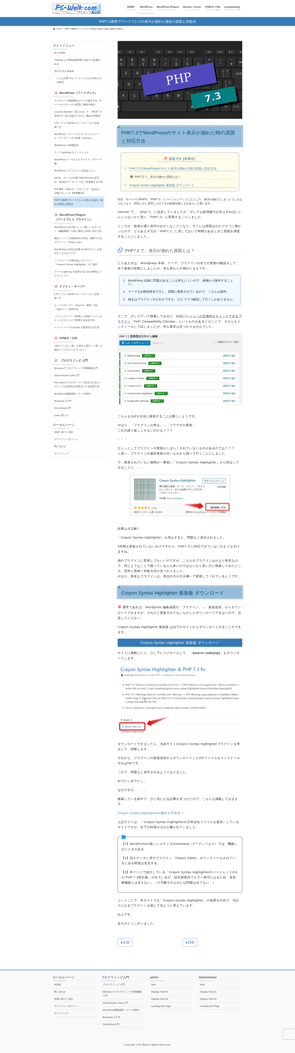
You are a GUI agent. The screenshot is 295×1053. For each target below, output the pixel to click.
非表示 (189, 159)
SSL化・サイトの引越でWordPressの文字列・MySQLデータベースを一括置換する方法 (78, 179)
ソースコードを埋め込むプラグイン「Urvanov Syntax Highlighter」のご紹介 (76, 262)
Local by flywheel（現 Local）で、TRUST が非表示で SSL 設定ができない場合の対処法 (78, 113)
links (153, 984)
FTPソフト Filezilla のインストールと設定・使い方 (78, 125)
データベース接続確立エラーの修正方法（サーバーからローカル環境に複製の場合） (78, 102)
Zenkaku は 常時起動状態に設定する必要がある (77, 62)
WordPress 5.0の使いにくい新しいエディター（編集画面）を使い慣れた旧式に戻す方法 (78, 229)
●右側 (189, 942)
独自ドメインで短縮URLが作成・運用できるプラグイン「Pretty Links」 (78, 240)
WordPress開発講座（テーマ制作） (73, 393)
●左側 (125, 942)
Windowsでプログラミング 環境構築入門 (76, 368)
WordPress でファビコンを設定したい (74, 170)
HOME (61, 52)
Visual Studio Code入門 (66, 375)
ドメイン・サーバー (72, 286)
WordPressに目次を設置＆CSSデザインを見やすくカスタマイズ (78, 251)
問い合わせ (60, 446)
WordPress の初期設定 (66, 145)
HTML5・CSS (68, 338)
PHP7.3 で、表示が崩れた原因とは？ (157, 176)
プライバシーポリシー (66, 439)
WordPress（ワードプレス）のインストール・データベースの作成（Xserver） (77, 136)
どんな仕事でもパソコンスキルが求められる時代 (79, 80)
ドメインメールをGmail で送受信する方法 (76, 327)
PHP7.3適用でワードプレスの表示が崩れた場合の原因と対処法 (78, 202)
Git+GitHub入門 (62, 408)
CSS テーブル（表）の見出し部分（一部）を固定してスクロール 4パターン (78, 347)
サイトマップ (61, 453)
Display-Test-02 (159, 999)
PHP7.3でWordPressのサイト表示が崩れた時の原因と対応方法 (173, 168)
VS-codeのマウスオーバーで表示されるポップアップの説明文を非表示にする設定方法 (78, 384)
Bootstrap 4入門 (62, 401)
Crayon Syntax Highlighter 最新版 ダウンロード (161, 185)
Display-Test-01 (159, 991)
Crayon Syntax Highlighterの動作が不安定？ (151, 813)
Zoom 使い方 (61, 415)
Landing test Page (161, 1006)
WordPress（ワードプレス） (78, 93)
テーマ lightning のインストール (71, 152)
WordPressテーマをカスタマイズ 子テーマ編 (78, 161)
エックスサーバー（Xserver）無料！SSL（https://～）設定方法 (76, 307)
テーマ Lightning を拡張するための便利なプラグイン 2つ (77, 273)
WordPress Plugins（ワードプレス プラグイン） (73, 217)
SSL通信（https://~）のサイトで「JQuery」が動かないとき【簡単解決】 (77, 191)
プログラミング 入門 (73, 360)
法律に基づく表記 (63, 432)
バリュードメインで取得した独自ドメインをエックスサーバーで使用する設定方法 (78, 318)
